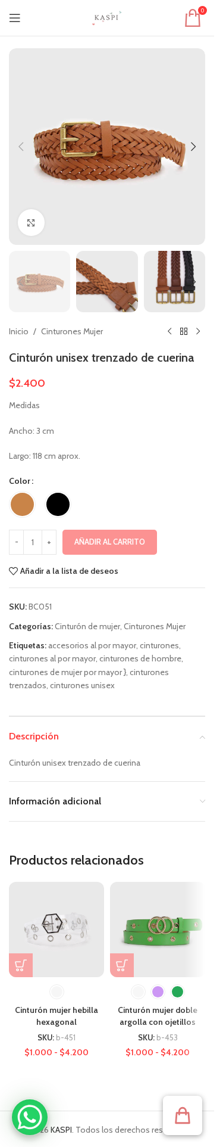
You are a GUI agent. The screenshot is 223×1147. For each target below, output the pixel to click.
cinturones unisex (82, 685)
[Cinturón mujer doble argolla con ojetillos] (157, 929)
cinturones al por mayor (52, 658)
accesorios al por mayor (92, 645)
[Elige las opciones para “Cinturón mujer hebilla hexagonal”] (21, 965)
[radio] (22, 504)
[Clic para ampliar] (31, 222)
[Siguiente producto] (198, 331)
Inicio (19, 331)
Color (19, 480)
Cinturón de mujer (87, 626)
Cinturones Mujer (72, 331)
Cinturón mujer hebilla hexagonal (56, 1016)
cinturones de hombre (140, 658)
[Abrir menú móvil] (15, 18)
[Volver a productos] (184, 331)
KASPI (61, 1129)
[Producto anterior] (169, 331)
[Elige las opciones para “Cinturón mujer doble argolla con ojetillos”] (122, 965)
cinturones (159, 645)
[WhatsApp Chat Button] (30, 1117)
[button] (21, 146)
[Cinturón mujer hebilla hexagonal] (56, 929)
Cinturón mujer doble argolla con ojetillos (157, 1016)
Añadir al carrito (109, 541)
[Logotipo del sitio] (107, 16)
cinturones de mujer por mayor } (67, 672)
